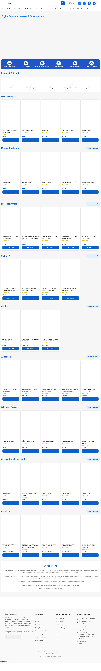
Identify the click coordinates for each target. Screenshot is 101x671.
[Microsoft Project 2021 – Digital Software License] (50, 221)
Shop (36, 618)
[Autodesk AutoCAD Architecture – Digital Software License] (70, 374)
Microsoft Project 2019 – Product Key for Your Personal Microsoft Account (30, 238)
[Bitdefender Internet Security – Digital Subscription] (50, 529)
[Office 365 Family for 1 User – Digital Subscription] (90, 114)
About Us (37, 621)
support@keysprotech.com (86, 630)
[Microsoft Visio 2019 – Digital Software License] (70, 221)
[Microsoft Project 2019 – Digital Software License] (10, 221)
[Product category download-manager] (31, 84)
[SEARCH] (63, 3)
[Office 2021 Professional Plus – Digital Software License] (70, 114)
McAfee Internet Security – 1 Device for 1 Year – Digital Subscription (89, 545)
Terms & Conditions (40, 637)
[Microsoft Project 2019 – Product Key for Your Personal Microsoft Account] (30, 221)
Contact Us (38, 625)
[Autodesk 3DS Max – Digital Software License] (10, 374)
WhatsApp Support (84, 626)
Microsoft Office (60, 621)
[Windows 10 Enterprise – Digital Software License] (30, 166)
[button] (10, 140)
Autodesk (58, 631)
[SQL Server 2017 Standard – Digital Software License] (30, 273)
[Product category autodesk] (11, 84)
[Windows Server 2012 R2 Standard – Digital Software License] (90, 425)
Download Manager (61, 628)
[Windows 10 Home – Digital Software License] (50, 166)
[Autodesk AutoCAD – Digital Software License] (50, 374)
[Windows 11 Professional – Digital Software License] (30, 114)
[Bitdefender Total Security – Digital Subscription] (70, 529)
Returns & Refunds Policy (42, 631)
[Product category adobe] (50, 84)
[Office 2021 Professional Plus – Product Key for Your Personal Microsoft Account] (10, 114)
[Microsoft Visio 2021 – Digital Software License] (90, 221)
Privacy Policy (39, 628)
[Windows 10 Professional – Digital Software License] (90, 166)
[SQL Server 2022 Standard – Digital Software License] (70, 273)
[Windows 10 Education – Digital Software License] (10, 166)
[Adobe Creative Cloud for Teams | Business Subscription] (50, 324)
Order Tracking (39, 640)
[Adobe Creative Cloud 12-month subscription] (30, 324)
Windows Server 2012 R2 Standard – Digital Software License (89, 441)
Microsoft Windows (61, 618)
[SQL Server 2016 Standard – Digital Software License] (10, 273)
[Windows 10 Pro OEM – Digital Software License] (70, 166)
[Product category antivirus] (89, 84)
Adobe (57, 634)
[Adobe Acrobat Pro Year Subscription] (50, 114)
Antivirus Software (60, 625)
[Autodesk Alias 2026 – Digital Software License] (30, 374)
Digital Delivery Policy (40, 634)
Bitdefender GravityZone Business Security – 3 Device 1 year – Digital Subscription (30, 545)
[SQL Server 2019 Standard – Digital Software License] (50, 273)
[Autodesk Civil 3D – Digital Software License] (90, 374)
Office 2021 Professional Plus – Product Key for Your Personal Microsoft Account (10, 130)
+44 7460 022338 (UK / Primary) (85, 622)
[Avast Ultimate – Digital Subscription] (10, 529)
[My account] (89, 3)
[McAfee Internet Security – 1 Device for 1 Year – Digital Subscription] (90, 529)
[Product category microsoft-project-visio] (70, 84)
